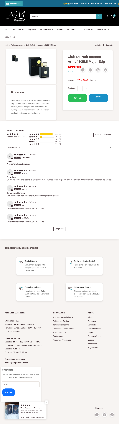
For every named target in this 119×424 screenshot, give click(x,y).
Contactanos (58, 336)
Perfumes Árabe (46, 29)
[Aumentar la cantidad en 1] (92, 88)
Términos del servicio (62, 325)
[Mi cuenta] (108, 16)
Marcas (87, 29)
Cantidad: (72, 88)
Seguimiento (10, 37)
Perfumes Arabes (17, 45)
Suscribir (8, 392)
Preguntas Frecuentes (62, 340)
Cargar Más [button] (59, 229)
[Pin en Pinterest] (90, 70)
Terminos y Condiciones (63, 317)
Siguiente (109, 45)
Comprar (77, 98)
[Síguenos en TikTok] (112, 414)
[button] (34, 134)
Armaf (70, 72)
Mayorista (32, 29)
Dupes (60, 29)
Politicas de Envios (61, 321)
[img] (20, 155)
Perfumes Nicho (73, 29)
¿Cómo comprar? (60, 332)
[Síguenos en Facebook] (97, 414)
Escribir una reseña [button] (103, 135)
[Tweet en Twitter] (98, 70)
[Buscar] (99, 16)
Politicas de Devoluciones (63, 329)
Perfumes (17, 29)
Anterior (98, 45)
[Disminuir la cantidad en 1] (80, 88)
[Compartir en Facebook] (82, 70)
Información (102, 29)
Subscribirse (15, 4)
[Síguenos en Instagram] (104, 414)
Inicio (7, 29)
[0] (112, 16)
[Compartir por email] (105, 70)
